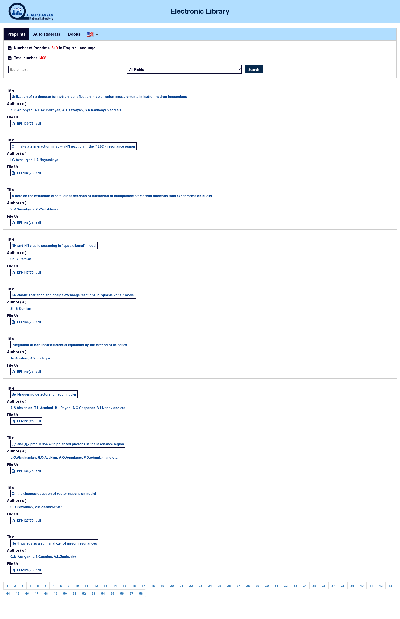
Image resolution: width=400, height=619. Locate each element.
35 (314, 585)
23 (200, 585)
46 (27, 593)
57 (131, 593)
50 (65, 593)
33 (295, 585)
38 (343, 585)
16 (134, 585)
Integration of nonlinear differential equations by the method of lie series (69, 344)
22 (191, 585)
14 (115, 585)
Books (74, 34)
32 (286, 585)
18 (153, 585)
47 (36, 593)
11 (86, 585)
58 (141, 593)
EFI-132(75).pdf (29, 172)
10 (77, 585)
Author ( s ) (16, 103)
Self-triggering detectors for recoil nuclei (44, 394)
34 (305, 585)
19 (162, 585)
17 (143, 585)
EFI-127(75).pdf (29, 520)
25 (219, 585)
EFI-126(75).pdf (29, 570)
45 (17, 593)
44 (8, 593)
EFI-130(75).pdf (29, 123)
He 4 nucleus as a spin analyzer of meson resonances (54, 543)
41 (371, 585)
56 (122, 593)
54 (103, 593)
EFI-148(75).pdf (29, 321)
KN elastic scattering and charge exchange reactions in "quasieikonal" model (73, 295)
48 (46, 593)
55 (112, 593)
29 (257, 585)
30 (267, 585)
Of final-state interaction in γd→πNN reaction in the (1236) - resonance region (73, 146)
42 (381, 585)
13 (105, 585)
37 (333, 585)
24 (210, 585)
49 (55, 593)
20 (172, 585)
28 (248, 585)
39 (352, 585)
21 (181, 585)
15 (124, 585)
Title (10, 90)
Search (253, 69)
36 (324, 585)
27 (238, 585)
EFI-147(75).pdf (29, 272)
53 (93, 593)
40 (362, 585)
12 (96, 585)
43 (390, 585)
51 (74, 593)
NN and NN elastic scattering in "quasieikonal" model (54, 245)
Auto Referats (46, 34)
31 (276, 585)
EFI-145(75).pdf (29, 222)
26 (229, 585)
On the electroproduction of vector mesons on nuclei (54, 493)
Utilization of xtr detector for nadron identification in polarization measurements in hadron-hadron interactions (99, 96)
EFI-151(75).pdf (29, 421)
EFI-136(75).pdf (29, 470)
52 (84, 593)
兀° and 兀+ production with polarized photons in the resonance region (68, 444)
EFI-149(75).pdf (29, 371)
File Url (13, 117)
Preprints (16, 34)
